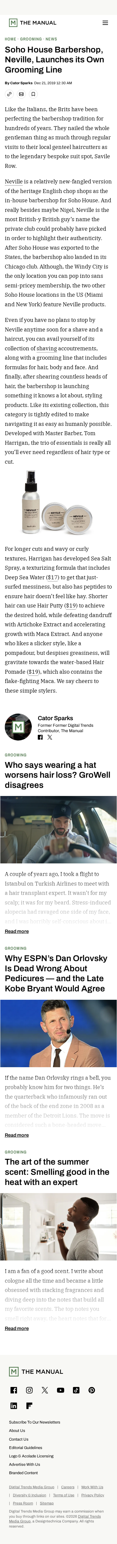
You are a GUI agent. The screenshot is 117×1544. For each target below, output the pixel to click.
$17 (53, 577)
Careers (67, 1487)
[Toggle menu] (105, 23)
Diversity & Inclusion (29, 1495)
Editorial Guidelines (25, 1447)
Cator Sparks (21, 83)
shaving (47, 348)
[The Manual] (32, 23)
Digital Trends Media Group (31, 1487)
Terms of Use (63, 1495)
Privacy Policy (92, 1495)
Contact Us (18, 1439)
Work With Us (92, 1487)
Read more (17, 931)
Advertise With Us (24, 1464)
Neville (14, 181)
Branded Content (23, 1473)
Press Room (23, 1503)
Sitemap (47, 1503)
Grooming (16, 755)
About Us (17, 1430)
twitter (49, 737)
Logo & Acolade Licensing (31, 1456)
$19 (71, 605)
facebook (40, 737)
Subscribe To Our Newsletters (34, 1422)
